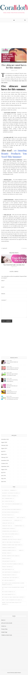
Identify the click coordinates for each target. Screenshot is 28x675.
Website (3, 293)
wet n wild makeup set (8, 594)
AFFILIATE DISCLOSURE (6, 623)
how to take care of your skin (11, 542)
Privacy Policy (4, 629)
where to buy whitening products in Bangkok (11, 603)
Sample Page (4, 632)
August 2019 (4, 448)
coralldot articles (8, 523)
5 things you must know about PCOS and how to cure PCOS (12, 398)
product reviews (7, 566)
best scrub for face (8, 501)
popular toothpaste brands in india (12, 563)
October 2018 (4, 463)
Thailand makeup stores (9, 574)
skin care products (8, 569)
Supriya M (5, 248)
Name (3, 280)
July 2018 (3, 472)
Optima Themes (18, 672)
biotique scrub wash (8, 517)
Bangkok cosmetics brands (10, 495)
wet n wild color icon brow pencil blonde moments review (13, 584)
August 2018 (4, 469)
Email (2, 287)
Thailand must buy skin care (10, 577)
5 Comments (24, 248)
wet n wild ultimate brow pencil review (13, 597)
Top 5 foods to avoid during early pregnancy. (12, 380)
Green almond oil (7, 536)
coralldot (17, 520)
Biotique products (8, 514)
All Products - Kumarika (9, 490)
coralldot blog (7, 525)
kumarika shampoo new (9, 547)
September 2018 (5, 466)
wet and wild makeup (8, 580)
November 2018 (5, 460)
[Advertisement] (14, 34)
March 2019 (4, 454)
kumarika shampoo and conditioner (12, 544)
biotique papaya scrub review (10, 512)
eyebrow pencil (19, 525)
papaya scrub (6, 558)
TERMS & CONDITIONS (6, 635)
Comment (3, 300)
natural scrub (6, 553)
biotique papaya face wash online (11, 509)
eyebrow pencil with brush (10, 531)
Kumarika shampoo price (9, 550)
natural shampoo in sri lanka (10, 555)
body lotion (21, 517)
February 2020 (4, 445)
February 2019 (4, 457)
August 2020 (4, 442)
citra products (7, 520)
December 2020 (5, 439)
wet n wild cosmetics (8, 591)
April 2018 (3, 481)
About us (3, 620)
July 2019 (3, 451)
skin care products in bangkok (11, 572)
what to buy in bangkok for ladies (12, 599)
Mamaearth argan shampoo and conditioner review (12, 374)
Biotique (5, 506)
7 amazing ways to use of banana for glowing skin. (12, 392)
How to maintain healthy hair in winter (12, 362)
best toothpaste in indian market (12, 503)
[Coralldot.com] (14, 7)
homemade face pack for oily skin (11, 539)
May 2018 (3, 478)
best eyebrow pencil (8, 498)
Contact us (3, 626)
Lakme (21, 550)
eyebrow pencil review (8, 528)
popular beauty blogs (8, 561)
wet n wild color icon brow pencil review (13, 588)
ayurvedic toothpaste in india (11, 493)
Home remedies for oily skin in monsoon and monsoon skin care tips (13, 368)
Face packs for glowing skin (10, 533)
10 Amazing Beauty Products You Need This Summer (14, 153)
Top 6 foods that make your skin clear (14, 265)
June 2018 (3, 475)
